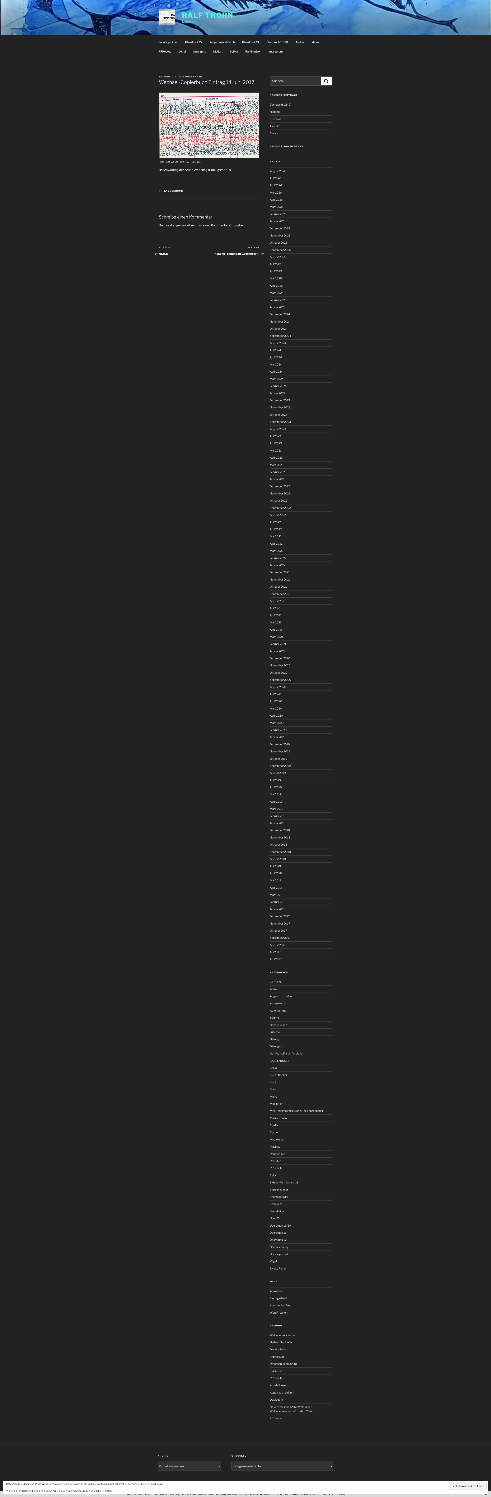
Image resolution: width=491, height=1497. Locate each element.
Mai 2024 (276, 364)
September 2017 (280, 937)
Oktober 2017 (278, 930)
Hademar (275, 111)
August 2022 (278, 515)
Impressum (276, 51)
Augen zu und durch (222, 42)
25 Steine (276, 981)
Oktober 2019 (278, 758)
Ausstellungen (278, 1385)
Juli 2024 (275, 350)
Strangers (199, 51)
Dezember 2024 (280, 314)
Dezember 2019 (280, 744)
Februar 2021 (278, 643)
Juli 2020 (275, 694)
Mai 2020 (276, 708)
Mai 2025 (276, 278)
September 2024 (280, 335)
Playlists (275, 1146)
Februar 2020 (278, 730)
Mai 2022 (276, 536)
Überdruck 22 (194, 42)
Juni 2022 (276, 529)
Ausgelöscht (277, 1003)
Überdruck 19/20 (277, 42)
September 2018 (280, 851)
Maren (274, 133)
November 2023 (280, 407)
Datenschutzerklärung (283, 1363)
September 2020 (280, 679)
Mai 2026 (276, 192)
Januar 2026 (277, 221)
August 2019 (278, 772)
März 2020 (277, 722)
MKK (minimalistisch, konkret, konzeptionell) (297, 1110)
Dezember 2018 (280, 830)
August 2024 (278, 343)
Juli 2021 (275, 608)
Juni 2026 (276, 185)
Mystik (274, 1125)
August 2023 (278, 429)
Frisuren (275, 1032)
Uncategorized (279, 1254)
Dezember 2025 (280, 228)
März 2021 (276, 636)
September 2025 (280, 249)
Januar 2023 (277, 479)
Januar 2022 (277, 565)
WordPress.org (279, 1312)
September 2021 (280, 593)
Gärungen (276, 1046)
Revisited (275, 1161)
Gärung (274, 1039)
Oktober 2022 (278, 500)
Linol (273, 1082)
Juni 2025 (276, 271)
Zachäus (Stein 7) (280, 104)
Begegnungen (278, 1024)
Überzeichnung (279, 1247)
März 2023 (276, 464)
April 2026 (276, 199)
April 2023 (276, 457)
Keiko (273, 1067)
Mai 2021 (275, 622)
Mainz (315, 42)
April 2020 (276, 715)
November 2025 (280, 235)
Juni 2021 (276, 615)
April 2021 (276, 629)
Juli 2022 (275, 522)
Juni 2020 (276, 701)
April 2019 (276, 801)
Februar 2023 (278, 472)
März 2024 (276, 378)
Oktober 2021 (278, 586)
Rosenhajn (193, 76)
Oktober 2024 (278, 328)
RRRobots (164, 51)
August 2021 (278, 601)
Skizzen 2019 (278, 1371)
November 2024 (280, 321)
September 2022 (280, 507)
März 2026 (276, 206)
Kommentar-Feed (280, 1305)
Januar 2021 (277, 651)
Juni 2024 (276, 357)
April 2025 (276, 285)
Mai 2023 (276, 450)
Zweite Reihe (278, 1268)
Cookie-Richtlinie (103, 1490)
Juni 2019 (276, 787)
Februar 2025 (278, 300)
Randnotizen (253, 51)
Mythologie (276, 1139)
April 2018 (276, 887)
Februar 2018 (278, 901)
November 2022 (280, 493)
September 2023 (280, 421)
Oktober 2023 (278, 414)
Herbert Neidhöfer (281, 1342)
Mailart (218, 51)
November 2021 (280, 579)
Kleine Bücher (278, 1075)
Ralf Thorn (207, 15)
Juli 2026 (275, 178)
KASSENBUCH (173, 191)
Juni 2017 (276, 959)
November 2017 (280, 923)
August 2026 (278, 171)
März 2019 (276, 808)
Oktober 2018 (278, 844)
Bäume (274, 1017)
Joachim (275, 126)
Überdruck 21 (250, 42)
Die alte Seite (278, 1349)
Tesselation (277, 1211)
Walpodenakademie (282, 1335)
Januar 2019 (277, 823)
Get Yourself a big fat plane (286, 1053)
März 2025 (276, 292)
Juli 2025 (275, 264)
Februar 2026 (278, 214)
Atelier (299, 42)
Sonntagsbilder (168, 42)
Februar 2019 (278, 816)
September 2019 (280, 765)
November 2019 (280, 751)
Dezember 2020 (280, 658)
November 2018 (280, 837)
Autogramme (278, 1010)
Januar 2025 (277, 307)
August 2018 (278, 859)
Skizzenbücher (279, 1189)
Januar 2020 (278, 737)
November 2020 (280, 665)
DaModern (276, 1399)
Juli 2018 (275, 866)
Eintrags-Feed (278, 1298)
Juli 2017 (275, 952)
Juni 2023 (276, 443)
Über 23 (275, 1218)
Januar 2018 (277, 909)
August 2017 (278, 945)
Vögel (182, 51)
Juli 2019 (275, 780)
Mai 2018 (276, 880)
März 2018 (276, 894)
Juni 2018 (276, 873)
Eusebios (275, 119)
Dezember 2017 (280, 916)
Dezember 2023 (280, 400)
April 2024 (276, 371)
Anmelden (276, 1291)
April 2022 (276, 543)
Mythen (274, 1132)
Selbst (234, 51)
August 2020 (278, 687)
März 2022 (276, 550)
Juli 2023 (275, 436)
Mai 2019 (276, 794)
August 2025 (278, 257)
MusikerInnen (278, 1118)
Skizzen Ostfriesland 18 (284, 1182)
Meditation (276, 1103)
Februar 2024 (278, 386)
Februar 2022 (278, 558)
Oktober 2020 (279, 672)
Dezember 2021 (280, 572)
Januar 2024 (277, 393)
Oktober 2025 (278, 242)
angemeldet (181, 225)
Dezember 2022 (280, 486)
